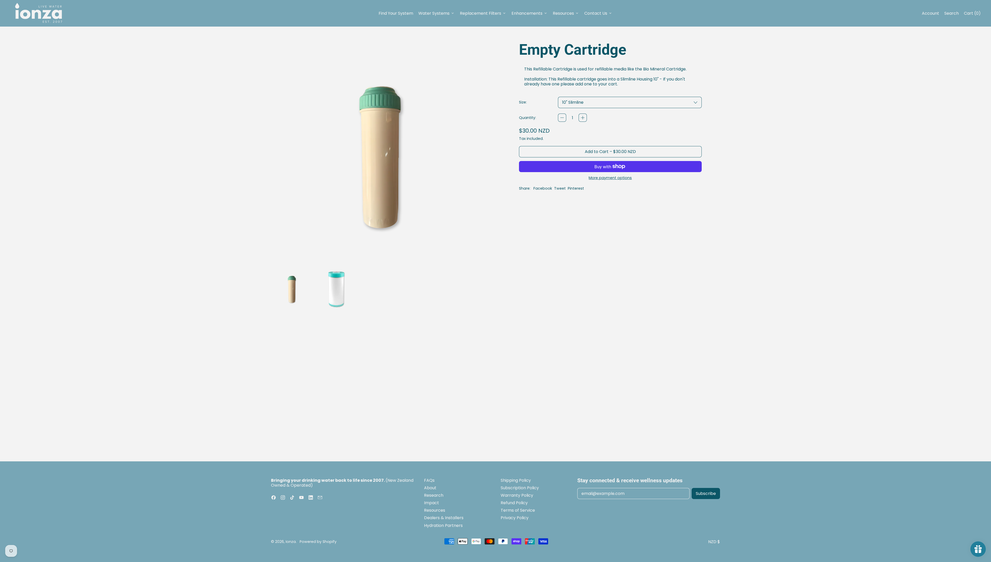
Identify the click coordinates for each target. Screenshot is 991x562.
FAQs (429, 480)
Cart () (972, 14)
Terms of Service (518, 510)
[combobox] (630, 102)
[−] (562, 118)
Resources (434, 510)
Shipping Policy (516, 480)
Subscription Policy (520, 488)
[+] (583, 118)
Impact (431, 503)
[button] (292, 288)
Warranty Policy (517, 495)
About (430, 488)
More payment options (610, 178)
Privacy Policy (515, 518)
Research (433, 495)
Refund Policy (514, 503)
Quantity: (527, 118)
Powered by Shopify (318, 541)
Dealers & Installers (443, 518)
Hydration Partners (443, 525)
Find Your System (396, 13)
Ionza (291, 541)
